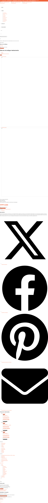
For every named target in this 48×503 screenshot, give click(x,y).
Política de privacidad (3, 490)
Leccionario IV (6, 417)
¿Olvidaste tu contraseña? (3, 489)
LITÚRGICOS (4, 416)
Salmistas (4, 469)
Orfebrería (4, 466)
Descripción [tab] (3, 210)
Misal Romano (6, 426)
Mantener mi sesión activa (4, 487)
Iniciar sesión (1, 499)
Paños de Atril (5, 467)
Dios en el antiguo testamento (5, 53)
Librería (4, 209)
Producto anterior (4, 56)
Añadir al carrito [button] (5, 421)
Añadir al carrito (2, 48)
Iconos (4, 468)
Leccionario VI (6, 435)
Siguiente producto (4, 127)
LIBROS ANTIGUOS (7, 209)
